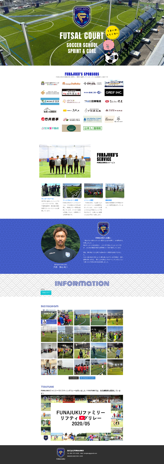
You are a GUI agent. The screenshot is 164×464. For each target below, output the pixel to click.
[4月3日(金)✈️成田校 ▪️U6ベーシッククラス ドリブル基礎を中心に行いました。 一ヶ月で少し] (98, 367)
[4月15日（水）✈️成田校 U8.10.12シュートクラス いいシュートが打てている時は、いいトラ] (49, 334)
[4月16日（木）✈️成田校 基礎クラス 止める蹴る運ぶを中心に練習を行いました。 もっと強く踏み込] (98, 317)
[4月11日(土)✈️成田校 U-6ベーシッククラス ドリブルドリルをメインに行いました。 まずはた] (115, 334)
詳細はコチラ (46, 292)
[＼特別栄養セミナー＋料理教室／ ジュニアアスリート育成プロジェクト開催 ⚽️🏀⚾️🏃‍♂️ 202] (49, 317)
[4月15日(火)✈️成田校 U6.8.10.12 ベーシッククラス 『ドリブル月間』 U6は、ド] (82, 334)
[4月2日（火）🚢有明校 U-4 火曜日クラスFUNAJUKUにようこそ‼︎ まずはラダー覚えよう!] (49, 367)
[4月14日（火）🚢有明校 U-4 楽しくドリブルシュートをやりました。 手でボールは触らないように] (65, 334)
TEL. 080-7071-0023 (73, 453)
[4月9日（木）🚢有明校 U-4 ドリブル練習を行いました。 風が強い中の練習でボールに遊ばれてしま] (82, 350)
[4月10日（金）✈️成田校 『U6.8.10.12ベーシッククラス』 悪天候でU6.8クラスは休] (49, 350)
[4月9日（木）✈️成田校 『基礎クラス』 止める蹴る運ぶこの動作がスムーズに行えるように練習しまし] (65, 350)
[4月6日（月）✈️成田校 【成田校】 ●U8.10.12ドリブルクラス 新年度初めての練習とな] (65, 367)
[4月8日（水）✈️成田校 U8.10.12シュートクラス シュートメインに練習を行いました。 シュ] (98, 350)
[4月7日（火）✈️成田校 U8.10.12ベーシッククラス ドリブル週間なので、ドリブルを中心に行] (115, 350)
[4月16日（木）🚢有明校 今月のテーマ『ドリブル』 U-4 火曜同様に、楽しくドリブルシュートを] (115, 317)
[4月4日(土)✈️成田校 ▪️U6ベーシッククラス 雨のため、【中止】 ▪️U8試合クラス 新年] (82, 367)
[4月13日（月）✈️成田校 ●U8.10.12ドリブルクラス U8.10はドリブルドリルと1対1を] (98, 334)
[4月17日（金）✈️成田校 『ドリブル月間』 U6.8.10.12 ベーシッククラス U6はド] (82, 317)
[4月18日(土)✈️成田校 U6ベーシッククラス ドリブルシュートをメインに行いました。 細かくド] (65, 317)
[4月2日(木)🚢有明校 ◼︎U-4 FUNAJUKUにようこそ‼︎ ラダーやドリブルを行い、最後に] (115, 367)
